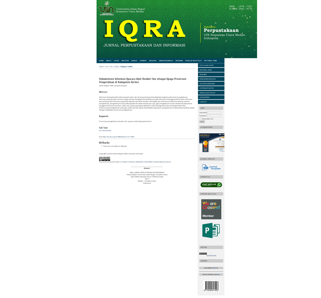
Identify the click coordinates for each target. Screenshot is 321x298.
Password (202, 116)
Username (203, 113)
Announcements (166, 61)
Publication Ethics (193, 61)
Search (134, 61)
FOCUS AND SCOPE (207, 65)
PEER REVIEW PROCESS (208, 79)
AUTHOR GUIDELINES (207, 84)
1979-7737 (215, 268)
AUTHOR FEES (205, 97)
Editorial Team (210, 61)
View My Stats (211, 256)
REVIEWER (203, 74)
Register (125, 61)
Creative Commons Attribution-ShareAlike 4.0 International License (146, 162)
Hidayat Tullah (126, 67)
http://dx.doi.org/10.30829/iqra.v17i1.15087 (118, 137)
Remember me (207, 119)
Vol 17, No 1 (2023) (112, 67)
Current (143, 61)
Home (101, 61)
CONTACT (203, 102)
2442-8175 (217, 274)
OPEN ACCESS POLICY (207, 93)
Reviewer (179, 61)
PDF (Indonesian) (105, 130)
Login (116, 61)
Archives (152, 61)
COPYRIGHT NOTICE (207, 88)
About (108, 61)
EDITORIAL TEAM (206, 70)
